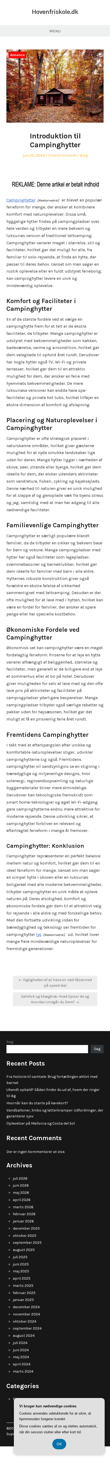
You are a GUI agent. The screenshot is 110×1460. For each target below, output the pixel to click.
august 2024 (24, 1335)
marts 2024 (23, 1371)
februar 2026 (24, 1214)
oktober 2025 (24, 1235)
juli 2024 (20, 1343)
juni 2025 (21, 1264)
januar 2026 (23, 1221)
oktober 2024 (24, 1321)
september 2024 (27, 1328)
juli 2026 (20, 1178)
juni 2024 (21, 1350)
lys (38, 934)
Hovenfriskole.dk (55, 12)
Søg (10, 1042)
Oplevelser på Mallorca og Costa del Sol (40, 1123)
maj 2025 (21, 1271)
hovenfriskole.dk (62, 155)
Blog (84, 155)
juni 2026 (21, 1185)
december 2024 (26, 1307)
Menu (55, 31)
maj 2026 (21, 1192)
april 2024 (21, 1364)
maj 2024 (21, 1357)
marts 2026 (23, 1207)
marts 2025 (23, 1285)
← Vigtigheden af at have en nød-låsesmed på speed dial (55, 983)
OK (59, 1443)
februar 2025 (24, 1293)
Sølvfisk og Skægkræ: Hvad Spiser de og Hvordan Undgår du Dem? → (55, 999)
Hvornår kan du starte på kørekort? (37, 1103)
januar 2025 (23, 1300)
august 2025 (24, 1250)
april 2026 (21, 1200)
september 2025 (27, 1242)
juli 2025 (20, 1257)
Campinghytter (21, 200)
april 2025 (21, 1278)
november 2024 (26, 1314)
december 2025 (26, 1228)
